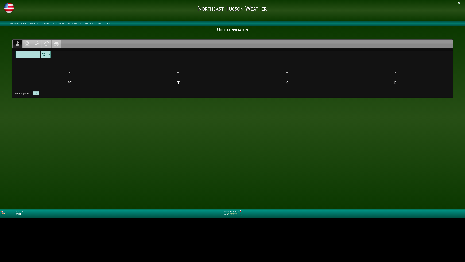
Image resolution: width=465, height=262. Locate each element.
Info (99, 23)
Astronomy (58, 23)
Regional (89, 23)
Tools (108, 23)
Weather (34, 23)
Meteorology (74, 23)
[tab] (17, 44)
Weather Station (18, 23)
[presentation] (17, 44)
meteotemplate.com (232, 213)
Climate (45, 23)
